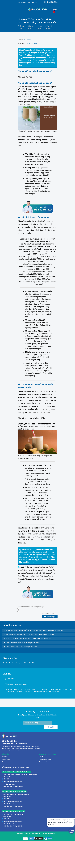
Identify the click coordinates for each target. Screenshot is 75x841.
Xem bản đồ (7, 776)
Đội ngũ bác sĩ (6, 759)
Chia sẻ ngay (51, 617)
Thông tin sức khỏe (45, 759)
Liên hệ (41, 756)
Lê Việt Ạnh (27, 39)
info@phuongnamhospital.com (18, 684)
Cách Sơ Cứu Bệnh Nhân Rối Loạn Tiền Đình (21, 647)
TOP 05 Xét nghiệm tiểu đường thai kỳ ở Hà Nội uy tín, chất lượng (28, 638)
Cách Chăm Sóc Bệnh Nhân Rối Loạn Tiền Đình (22, 643)
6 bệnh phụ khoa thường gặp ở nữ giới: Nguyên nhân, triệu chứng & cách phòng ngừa (35, 630)
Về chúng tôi (5, 756)
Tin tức (4, 762)
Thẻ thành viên (32, 2)
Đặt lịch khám (22, 2)
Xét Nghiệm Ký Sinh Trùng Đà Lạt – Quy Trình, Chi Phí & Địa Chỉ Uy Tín (30, 634)
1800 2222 (54, 2)
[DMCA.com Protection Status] (36, 838)
